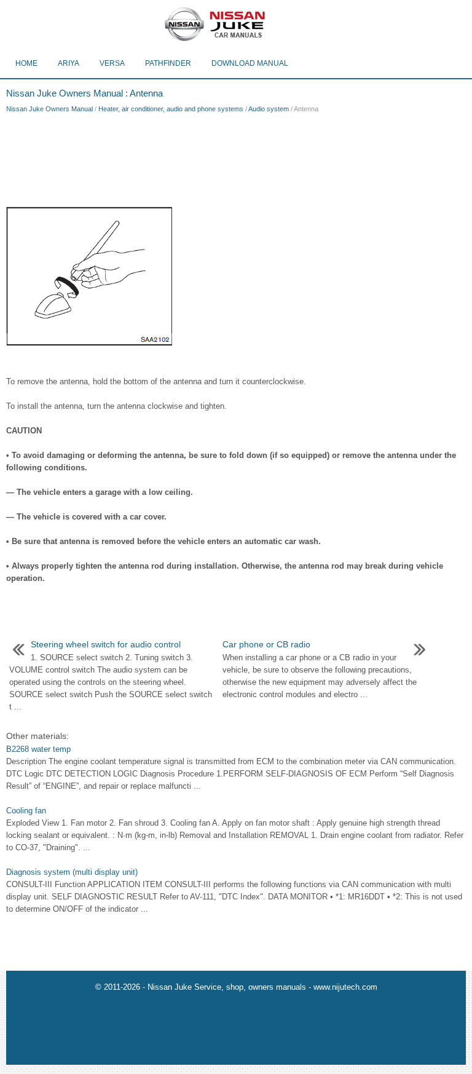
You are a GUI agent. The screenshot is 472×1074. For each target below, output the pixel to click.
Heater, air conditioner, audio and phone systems (170, 109)
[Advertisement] (236, 157)
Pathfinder (168, 63)
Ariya (68, 63)
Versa (112, 63)
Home (26, 63)
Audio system (268, 109)
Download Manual (249, 63)
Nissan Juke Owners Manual (49, 109)
